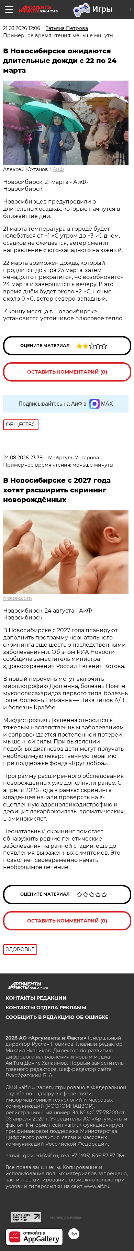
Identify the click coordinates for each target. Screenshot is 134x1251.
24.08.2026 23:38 (23, 458)
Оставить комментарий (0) (67, 372)
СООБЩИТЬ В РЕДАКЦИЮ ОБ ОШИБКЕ (56, 1017)
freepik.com (17, 598)
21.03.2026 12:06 (21, 28)
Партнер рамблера (64, 1217)
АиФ (58, 169)
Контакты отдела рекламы (45, 1007)
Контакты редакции (36, 998)
